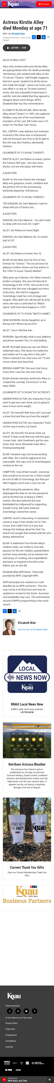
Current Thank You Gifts (27, 867)
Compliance (11, 1041)
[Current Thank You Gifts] (27, 829)
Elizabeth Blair (18, 33)
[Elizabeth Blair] (9, 627)
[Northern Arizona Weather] (27, 740)
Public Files (10, 1029)
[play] (4, 1079)
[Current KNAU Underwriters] (27, 894)
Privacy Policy (11, 1023)
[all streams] (50, 1079)
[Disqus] (27, 948)
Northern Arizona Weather (27, 764)
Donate (45, 4)
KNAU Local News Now (27, 704)
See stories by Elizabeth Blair (33, 629)
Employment (11, 1035)
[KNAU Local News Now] (27, 674)
